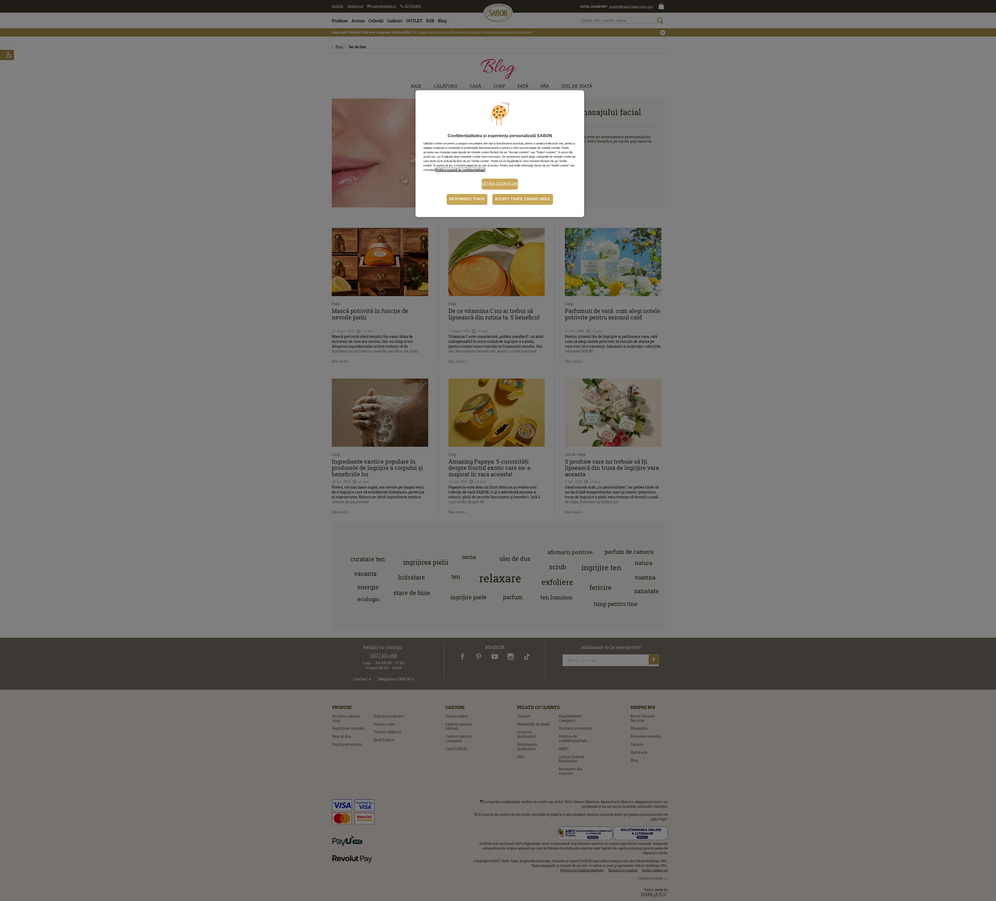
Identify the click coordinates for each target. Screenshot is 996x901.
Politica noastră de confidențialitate (460, 169)
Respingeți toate (467, 199)
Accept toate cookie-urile (522, 199)
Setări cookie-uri (500, 184)
